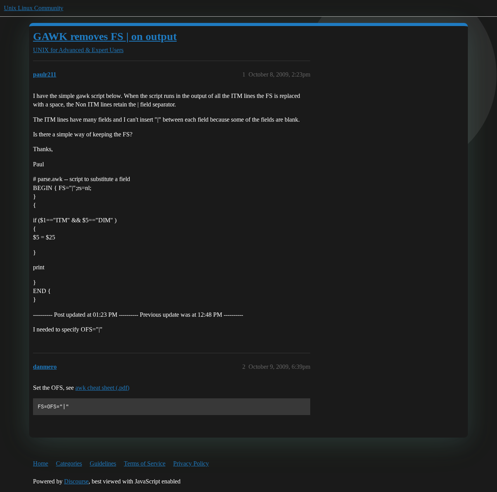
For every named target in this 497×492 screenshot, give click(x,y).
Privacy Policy (191, 463)
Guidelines (103, 463)
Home (40, 463)
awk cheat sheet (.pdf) (102, 387)
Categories (69, 463)
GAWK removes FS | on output (105, 36)
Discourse (76, 481)
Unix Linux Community (33, 8)
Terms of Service (144, 463)
